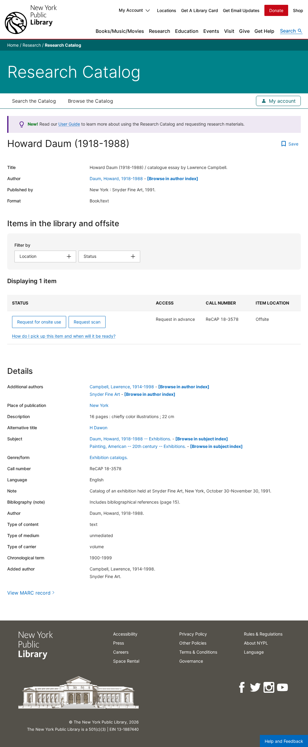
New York (99, 405)
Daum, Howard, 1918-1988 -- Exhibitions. (130, 438)
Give (244, 31)
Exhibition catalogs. (109, 457)
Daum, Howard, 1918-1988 (116, 178)
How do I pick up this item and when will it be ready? (64, 336)
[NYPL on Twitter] (256, 687)
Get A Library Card (199, 10)
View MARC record (29, 593)
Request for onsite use (39, 321)
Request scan (87, 321)
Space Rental (126, 661)
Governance (191, 661)
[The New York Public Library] (31, 19)
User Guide (69, 124)
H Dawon (98, 427)
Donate (276, 10)
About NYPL (256, 642)
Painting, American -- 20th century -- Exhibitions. (138, 446)
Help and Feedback (284, 741)
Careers (120, 652)
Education (187, 31)
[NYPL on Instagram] (269, 687)
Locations (166, 10)
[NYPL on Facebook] (242, 687)
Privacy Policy (193, 633)
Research (159, 31)
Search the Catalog (34, 101)
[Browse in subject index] (201, 438)
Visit (229, 31)
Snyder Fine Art (105, 394)
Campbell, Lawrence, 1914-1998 (122, 386)
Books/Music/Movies (120, 31)
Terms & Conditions (198, 652)
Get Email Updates (241, 10)
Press (118, 642)
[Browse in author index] (172, 178)
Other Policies (192, 642)
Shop (298, 10)
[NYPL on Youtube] (283, 687)
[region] (154, 319)
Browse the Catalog (90, 101)
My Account (131, 10)
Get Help (264, 31)
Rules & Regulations (263, 633)
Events (211, 31)
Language (254, 652)
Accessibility (125, 633)
